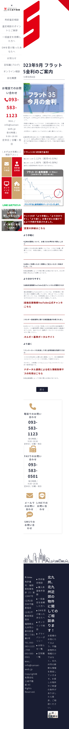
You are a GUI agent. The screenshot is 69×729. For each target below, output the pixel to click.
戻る (42, 389)
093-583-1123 (12, 107)
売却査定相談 (12, 19)
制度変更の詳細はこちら (32, 228)
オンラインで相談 (40, 626)
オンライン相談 (12, 71)
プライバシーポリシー (40, 637)
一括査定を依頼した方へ (40, 602)
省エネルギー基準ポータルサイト (37, 336)
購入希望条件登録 (40, 591)
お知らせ (11, 58)
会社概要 (11, 78)
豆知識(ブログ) (12, 64)
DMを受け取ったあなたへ (41, 614)
